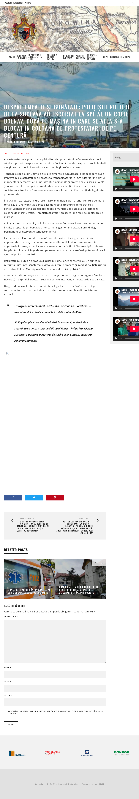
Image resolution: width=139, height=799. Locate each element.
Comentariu (11, 617)
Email (7, 681)
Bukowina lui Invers (22, 56)
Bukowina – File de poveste (93, 56)
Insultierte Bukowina (68, 56)
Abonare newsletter (14, 3)
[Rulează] (116, 188)
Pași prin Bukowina (80, 56)
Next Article (84, 518)
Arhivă (28, 3)
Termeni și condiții (93, 784)
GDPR (105, 56)
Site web (8, 695)
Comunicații (116, 56)
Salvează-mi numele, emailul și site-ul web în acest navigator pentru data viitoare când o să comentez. (55, 712)
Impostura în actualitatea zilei (35, 56)
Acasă (12, 56)
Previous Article (27, 518)
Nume (7, 668)
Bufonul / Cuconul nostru (52, 56)
